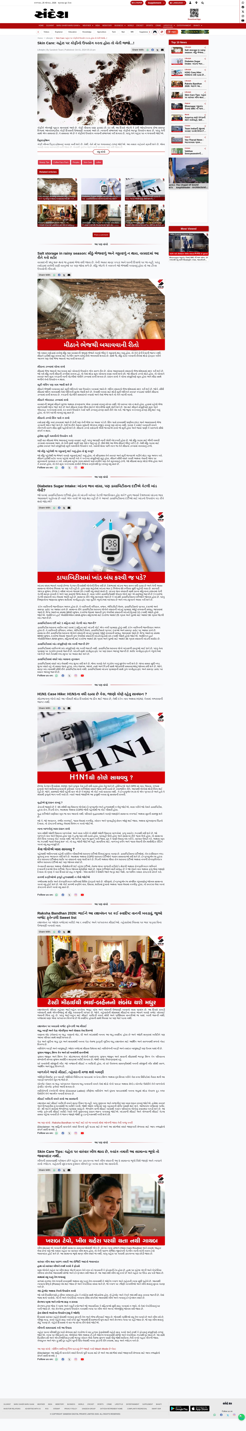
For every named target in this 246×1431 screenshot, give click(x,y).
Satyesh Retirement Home (111, 1409)
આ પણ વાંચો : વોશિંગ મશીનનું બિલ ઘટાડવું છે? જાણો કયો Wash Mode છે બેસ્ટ (76, 1348)
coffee (98, 162)
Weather (87, 25)
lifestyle (49, 38)
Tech (114, 32)
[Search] (202, 2)
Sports (149, 25)
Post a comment (101, 235)
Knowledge (87, 32)
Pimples (76, 162)
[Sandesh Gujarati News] (54, 13)
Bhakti (197, 25)
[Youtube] (242, 20)
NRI (132, 32)
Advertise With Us (33, 1409)
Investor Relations (12, 1409)
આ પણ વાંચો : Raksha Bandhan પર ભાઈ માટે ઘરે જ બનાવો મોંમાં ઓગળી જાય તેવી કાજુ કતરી (85, 1122)
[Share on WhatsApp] (241, 1417)
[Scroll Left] (38, 32)
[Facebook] (242, 7)
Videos (46, 32)
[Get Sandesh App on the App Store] (200, 1408)
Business (119, 25)
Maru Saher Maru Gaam (68, 25)
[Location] (196, 3)
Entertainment (184, 25)
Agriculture (101, 32)
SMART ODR (156, 1409)
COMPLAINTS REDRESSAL (137, 1409)
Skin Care (88, 162)
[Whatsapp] (242, 2)
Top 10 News (179, 42)
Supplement (154, 3)
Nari (123, 32)
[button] (87, 25)
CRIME (158, 25)
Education (73, 32)
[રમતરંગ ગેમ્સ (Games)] (155, 32)
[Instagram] (242, 16)
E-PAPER (138, 3)
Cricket (140, 25)
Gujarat (50, 25)
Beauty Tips (44, 162)
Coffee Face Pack (61, 162)
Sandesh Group (88, 1409)
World (131, 25)
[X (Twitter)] (157, 49)
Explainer (59, 32)
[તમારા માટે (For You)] (162, 32)
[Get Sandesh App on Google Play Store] (179, 1408)
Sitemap (56, 1409)
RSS (46, 1409)
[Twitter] (242, 11)
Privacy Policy (70, 1409)
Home (41, 25)
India (97, 25)
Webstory (107, 25)
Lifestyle (167, 25)
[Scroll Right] (150, 32)
